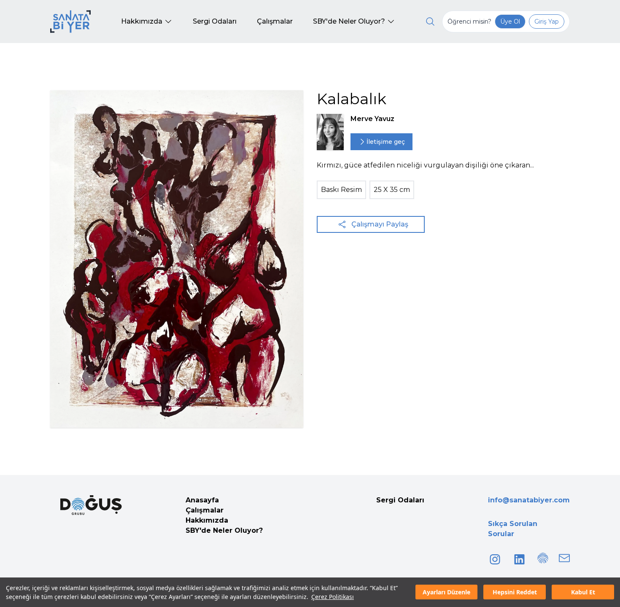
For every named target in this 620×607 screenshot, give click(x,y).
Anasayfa (202, 500)
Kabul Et (583, 592)
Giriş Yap (546, 21)
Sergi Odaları (400, 500)
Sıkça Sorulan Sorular (512, 529)
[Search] (430, 21)
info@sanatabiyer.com (529, 500)
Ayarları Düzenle (446, 592)
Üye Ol (510, 21)
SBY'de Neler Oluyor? (224, 530)
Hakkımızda (207, 520)
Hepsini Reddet (515, 592)
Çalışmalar (205, 510)
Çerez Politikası (332, 597)
